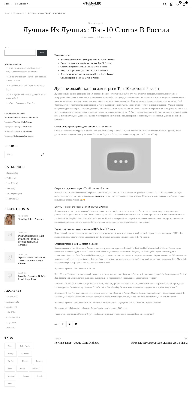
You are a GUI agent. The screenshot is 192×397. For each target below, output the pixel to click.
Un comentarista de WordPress (15, 117)
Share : (56, 324)
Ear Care (11, 361)
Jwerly (22, 368)
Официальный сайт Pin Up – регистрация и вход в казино (32, 260)
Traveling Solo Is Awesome (23, 122)
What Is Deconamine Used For (22, 103)
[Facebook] (63, 324)
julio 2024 (10, 312)
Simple (40, 376)
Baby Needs (25, 346)
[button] (185, 4)
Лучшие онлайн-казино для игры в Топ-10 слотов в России (87, 59)
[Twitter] (69, 324)
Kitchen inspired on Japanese (24, 136)
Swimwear (10, 199)
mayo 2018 (11, 322)
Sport (10, 383)
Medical (35, 368)
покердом (99, 196)
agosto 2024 (11, 307)
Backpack (10, 173)
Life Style (10, 183)
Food (10, 368)
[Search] (42, 154)
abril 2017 (10, 328)
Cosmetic (25, 353)
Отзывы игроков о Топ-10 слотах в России (79, 78)
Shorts (9, 188)
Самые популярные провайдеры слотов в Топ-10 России (85, 63)
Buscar (6, 47)
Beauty (11, 353)
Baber (10, 346)
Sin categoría (96, 23)
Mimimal (11, 376)
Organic (26, 376)
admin (90, 37)
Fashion (9, 178)
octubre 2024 (12, 297)
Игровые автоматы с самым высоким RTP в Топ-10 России (87, 74)
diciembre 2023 (13, 317)
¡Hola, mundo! (33, 117)
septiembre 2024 (13, 302)
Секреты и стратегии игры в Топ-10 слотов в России (84, 67)
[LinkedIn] (76, 324)
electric (25, 361)
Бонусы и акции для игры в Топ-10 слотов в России (84, 70)
